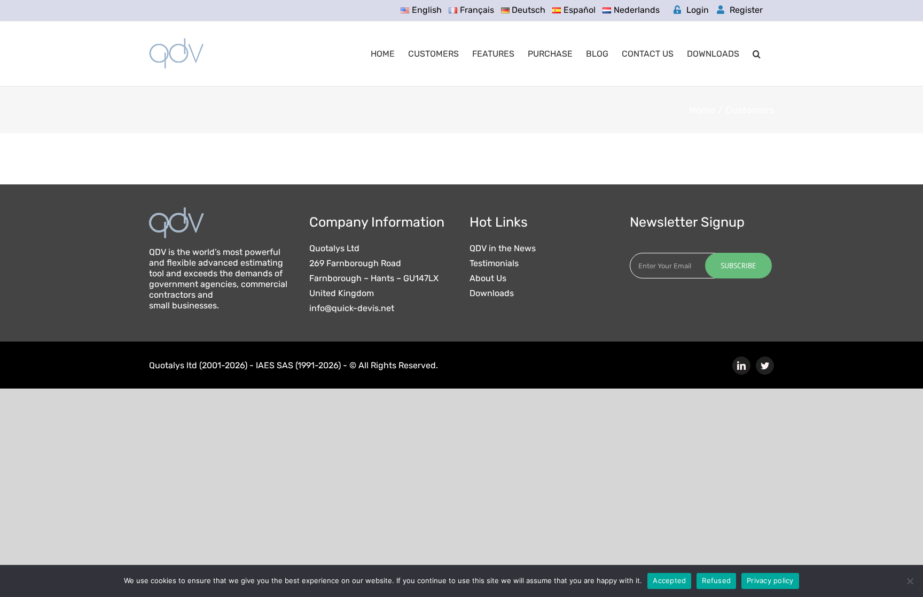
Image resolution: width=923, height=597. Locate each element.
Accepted (669, 580)
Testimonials (494, 263)
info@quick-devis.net (351, 308)
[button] (757, 53)
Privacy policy (770, 580)
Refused (716, 580)
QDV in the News (503, 248)
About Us (488, 278)
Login (697, 10)
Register (746, 10)
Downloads (492, 293)
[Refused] (909, 581)
